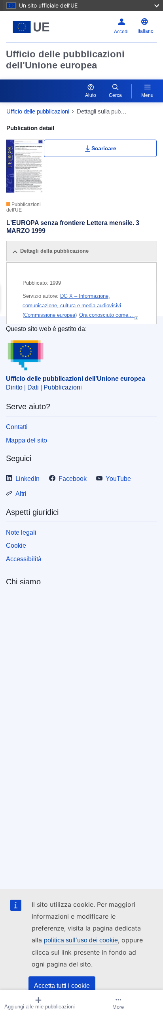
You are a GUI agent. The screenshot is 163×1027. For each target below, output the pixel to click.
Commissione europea (49, 315)
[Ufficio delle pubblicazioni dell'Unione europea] (33, 27)
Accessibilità (24, 559)
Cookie (16, 545)
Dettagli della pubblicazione (54, 251)
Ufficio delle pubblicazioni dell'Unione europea (65, 59)
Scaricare (103, 148)
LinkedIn (27, 478)
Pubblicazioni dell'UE (23, 207)
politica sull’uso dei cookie (81, 940)
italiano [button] (146, 31)
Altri (21, 493)
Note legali (21, 532)
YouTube (118, 478)
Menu (147, 95)
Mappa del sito (26, 440)
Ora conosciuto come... (107, 315)
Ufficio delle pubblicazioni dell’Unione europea (75, 378)
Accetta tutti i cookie (62, 985)
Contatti (17, 427)
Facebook (73, 478)
